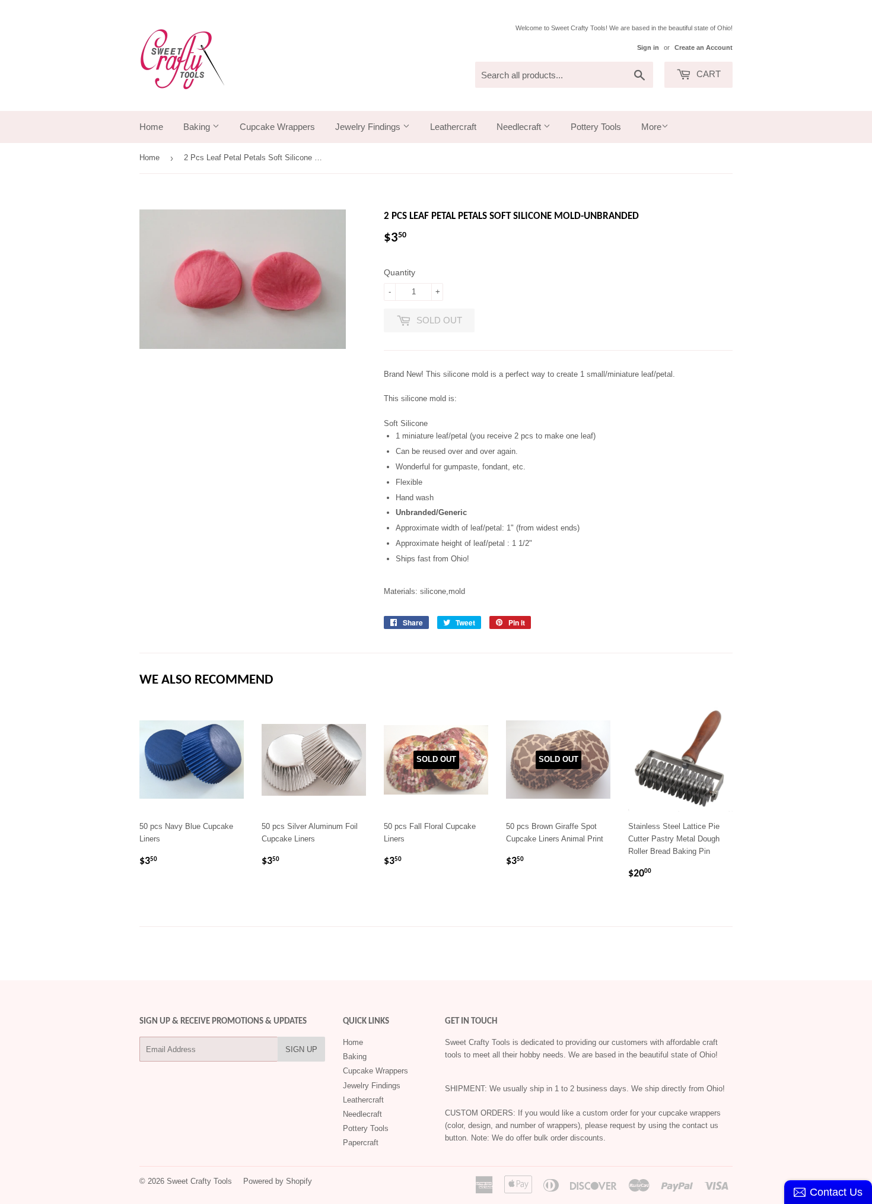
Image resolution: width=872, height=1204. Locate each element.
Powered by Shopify (277, 1181)
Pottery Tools (596, 127)
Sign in (648, 47)
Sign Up (301, 1049)
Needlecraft (520, 127)
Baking (197, 127)
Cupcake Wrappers (277, 127)
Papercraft (360, 1142)
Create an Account (703, 47)
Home (151, 127)
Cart (707, 74)
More (651, 127)
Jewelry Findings (369, 127)
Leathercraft (453, 127)
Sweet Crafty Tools (199, 1181)
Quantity (399, 272)
